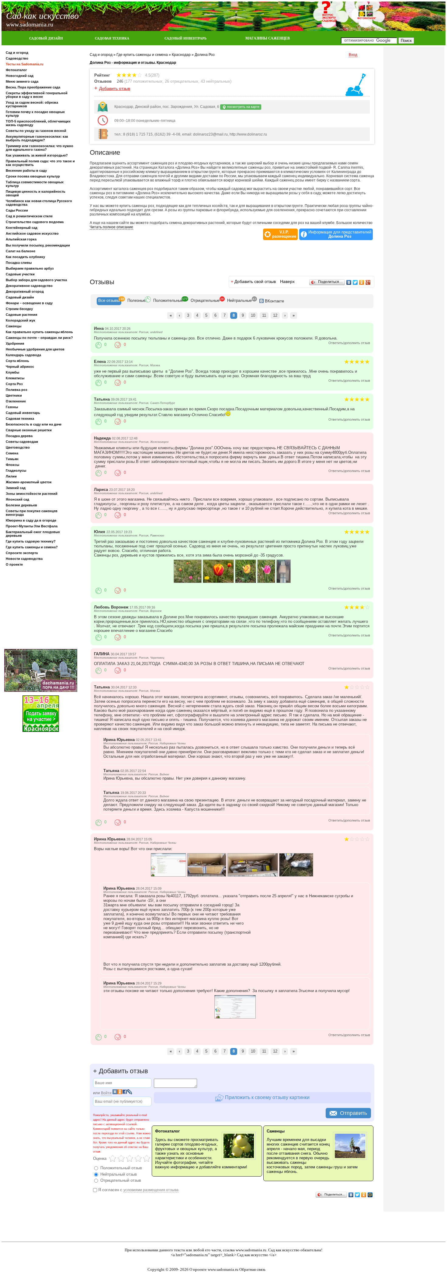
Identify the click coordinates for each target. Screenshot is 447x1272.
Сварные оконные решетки (29, 430)
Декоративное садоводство (29, 286)
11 (264, 315)
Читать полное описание (111, 227)
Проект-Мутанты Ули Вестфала (31, 526)
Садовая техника (20, 418)
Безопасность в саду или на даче (33, 424)
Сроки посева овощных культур (33, 176)
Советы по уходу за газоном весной (36, 131)
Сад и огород (17, 52)
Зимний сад (16, 488)
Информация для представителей (339, 234)
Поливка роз (16, 389)
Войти (106, 1093)
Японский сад (17, 499)
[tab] (109, 301)
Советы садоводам (22, 441)
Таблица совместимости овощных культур (35, 184)
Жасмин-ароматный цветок (29, 482)
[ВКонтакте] (349, 282)
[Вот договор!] (235, 1017)
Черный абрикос (20, 366)
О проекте (14, 564)
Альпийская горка (21, 239)
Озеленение (16, 401)
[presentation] (109, 301)
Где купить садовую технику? (31, 541)
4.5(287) (151, 75)
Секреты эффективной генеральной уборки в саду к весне (37, 94)
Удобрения (15, 343)
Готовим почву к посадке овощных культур (35, 113)
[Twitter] (355, 282)
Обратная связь (252, 1269)
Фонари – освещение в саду (29, 303)
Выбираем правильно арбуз (30, 268)
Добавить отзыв (114, 88)
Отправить (353, 1113)
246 (120, 81)
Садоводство (17, 58)
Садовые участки (20, 274)
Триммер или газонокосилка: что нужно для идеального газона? (39, 147)
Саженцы (13, 326)
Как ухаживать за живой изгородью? (37, 155)
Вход (353, 55)
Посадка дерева (19, 436)
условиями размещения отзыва (150, 1190)
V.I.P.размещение (284, 234)
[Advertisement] (41, 609)
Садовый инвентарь (23, 413)
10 (253, 315)
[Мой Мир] (370, 1195)
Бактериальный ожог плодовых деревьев (33, 533)
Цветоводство (18, 447)
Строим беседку (19, 309)
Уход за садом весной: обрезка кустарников (32, 104)
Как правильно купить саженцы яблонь (39, 332)
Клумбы (12, 372)
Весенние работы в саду (26, 170)
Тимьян (12, 459)
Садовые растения (21, 314)
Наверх (287, 281)
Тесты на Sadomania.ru (24, 64)
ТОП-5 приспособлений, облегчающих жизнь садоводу (38, 123)
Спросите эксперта (22, 553)
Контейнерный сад (21, 227)
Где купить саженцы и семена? (32, 547)
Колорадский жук (20, 320)
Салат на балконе (20, 251)
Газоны (12, 407)
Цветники (14, 395)
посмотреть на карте (242, 107)
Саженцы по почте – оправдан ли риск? (39, 338)
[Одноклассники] (362, 282)
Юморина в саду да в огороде (31, 520)
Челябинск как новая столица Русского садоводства (39, 202)
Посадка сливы (19, 262)
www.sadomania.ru (251, 1250)
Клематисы (15, 378)
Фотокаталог (16, 70)
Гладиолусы (16, 470)
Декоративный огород (25, 291)
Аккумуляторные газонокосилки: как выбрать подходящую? (37, 138)
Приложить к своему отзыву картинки (267, 1097)
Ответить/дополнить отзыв (349, 343)
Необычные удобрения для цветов (35, 349)
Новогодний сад (19, 76)
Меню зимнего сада (22, 81)
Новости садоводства (24, 558)
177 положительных (144, 81)
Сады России (17, 210)
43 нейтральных (215, 81)
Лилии (11, 476)
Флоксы (12, 465)
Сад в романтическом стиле (29, 216)
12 (275, 315)
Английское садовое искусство (32, 233)
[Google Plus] (368, 282)
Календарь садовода (23, 355)
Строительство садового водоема (35, 222)
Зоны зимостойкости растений (31, 493)
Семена (12, 453)
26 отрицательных (181, 81)
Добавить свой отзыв (255, 281)
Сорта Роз (14, 384)
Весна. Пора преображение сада (33, 87)
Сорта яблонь (17, 361)
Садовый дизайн (20, 297)
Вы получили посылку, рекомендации (38, 245)
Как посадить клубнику (25, 257)
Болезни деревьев (21, 505)
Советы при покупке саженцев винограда (31, 512)
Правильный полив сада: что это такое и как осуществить (40, 163)
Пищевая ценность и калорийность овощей (35, 193)
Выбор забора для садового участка (36, 280)
